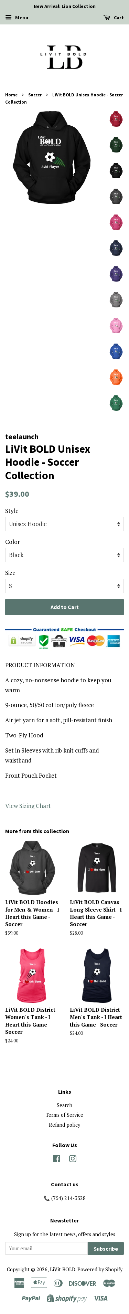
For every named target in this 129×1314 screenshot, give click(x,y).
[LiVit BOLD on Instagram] (72, 1160)
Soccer (35, 94)
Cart (118, 17)
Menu (20, 17)
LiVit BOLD (62, 1269)
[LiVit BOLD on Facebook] (57, 1160)
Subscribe (106, 1248)
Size (10, 573)
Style (12, 511)
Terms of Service (64, 1115)
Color (12, 542)
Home (11, 94)
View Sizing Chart (28, 806)
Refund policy (64, 1125)
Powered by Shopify (99, 1269)
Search (64, 1105)
